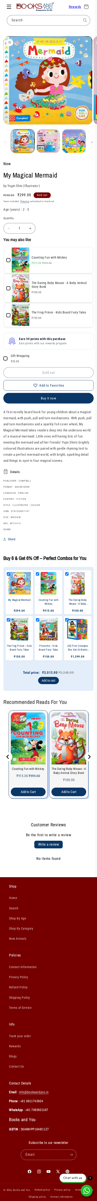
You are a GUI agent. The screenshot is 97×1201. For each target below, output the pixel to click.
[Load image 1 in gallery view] (23, 141)
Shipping (24, 201)
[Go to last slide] (7, 756)
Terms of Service (20, 1007)
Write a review (48, 844)
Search (13, 908)
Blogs (13, 1056)
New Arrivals (17, 938)
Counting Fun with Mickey (28, 769)
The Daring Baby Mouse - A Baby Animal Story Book (69, 771)
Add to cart (48, 680)
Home (13, 898)
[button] (9, 7)
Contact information (61, 1196)
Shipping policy (37, 1196)
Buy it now (48, 398)
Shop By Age (17, 918)
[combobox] (48, 20)
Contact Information (23, 967)
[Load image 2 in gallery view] (48, 141)
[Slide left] (5, 142)
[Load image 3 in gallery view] (74, 141)
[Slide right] (92, 142)
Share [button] (12, 539)
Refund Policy (18, 987)
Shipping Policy (19, 997)
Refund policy (42, 1189)
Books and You (21, 1190)
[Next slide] (89, 756)
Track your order (20, 1036)
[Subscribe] (71, 1154)
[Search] (85, 20)
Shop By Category (21, 928)
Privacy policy (62, 1189)
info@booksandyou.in (33, 1092)
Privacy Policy (18, 977)
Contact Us (16, 1066)
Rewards (75, 7)
